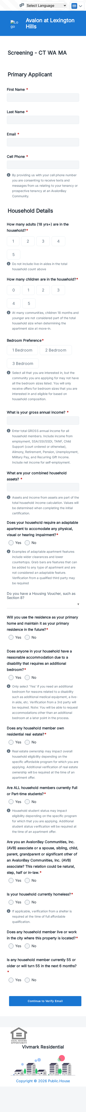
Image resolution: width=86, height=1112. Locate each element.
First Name (17, 89)
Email (13, 134)
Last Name (17, 112)
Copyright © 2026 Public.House (43, 1081)
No (34, 543)
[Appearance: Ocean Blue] (77, 6)
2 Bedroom (55, 350)
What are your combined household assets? (37, 476)
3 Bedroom (22, 363)
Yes (18, 543)
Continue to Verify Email (45, 1001)
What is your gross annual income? (38, 412)
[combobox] (43, 604)
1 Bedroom (22, 350)
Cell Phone (17, 156)
